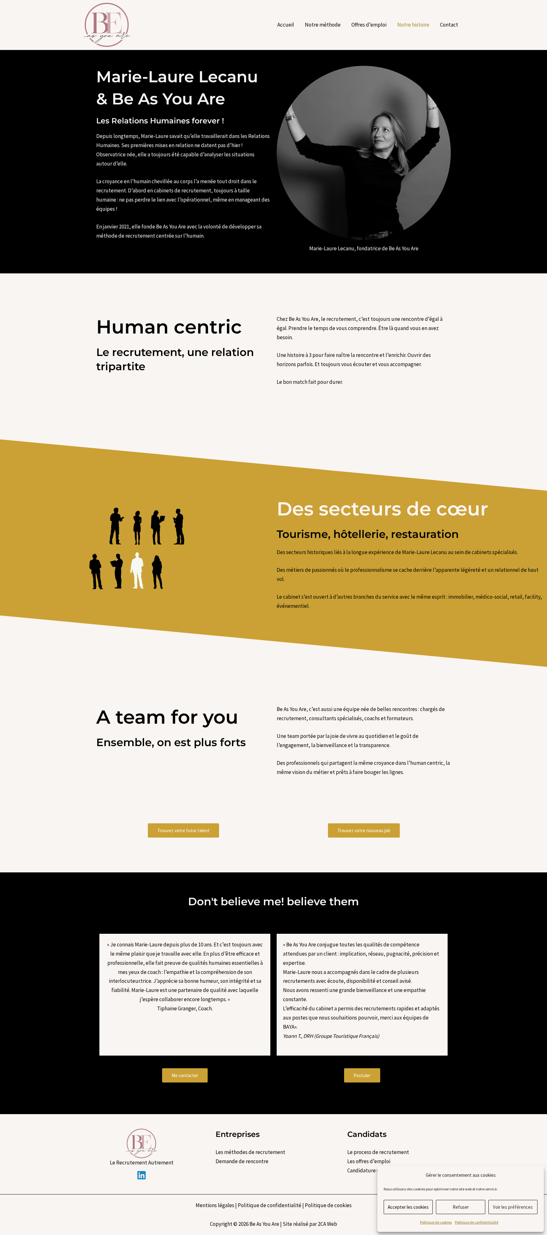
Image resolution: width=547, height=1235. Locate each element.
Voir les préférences (513, 1207)
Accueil (285, 24)
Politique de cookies (436, 1222)
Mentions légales (215, 1205)
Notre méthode (323, 24)
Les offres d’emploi (368, 1161)
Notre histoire (413, 24)
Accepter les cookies (408, 1207)
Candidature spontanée (374, 1170)
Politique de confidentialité (476, 1222)
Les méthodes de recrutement (250, 1152)
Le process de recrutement (378, 1152)
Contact (449, 24)
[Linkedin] (141, 1175)
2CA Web (327, 1223)
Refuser (461, 1207)
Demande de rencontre (242, 1161)
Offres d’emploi (369, 24)
